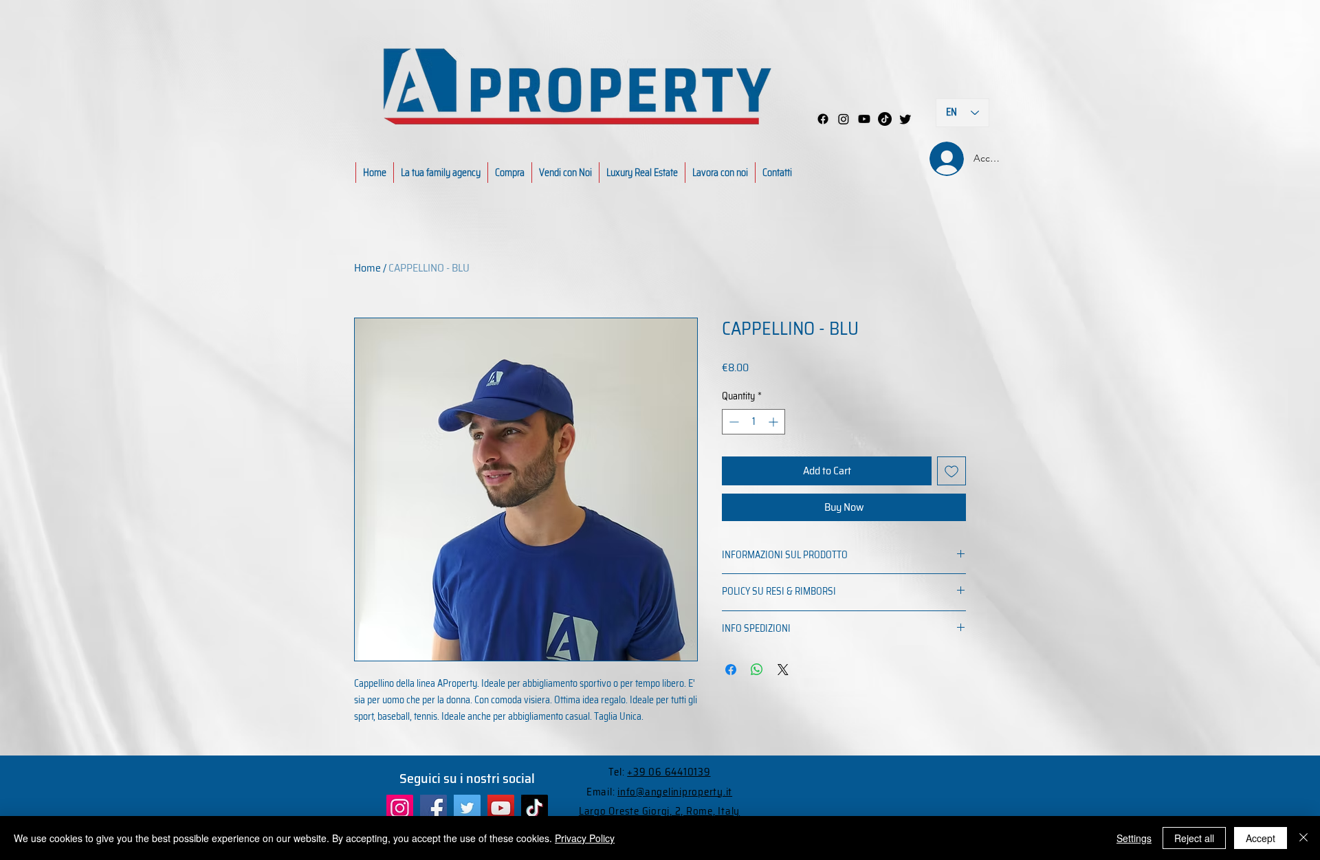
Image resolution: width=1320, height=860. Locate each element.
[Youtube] (864, 119)
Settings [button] (1134, 838)
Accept (1260, 838)
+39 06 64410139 (668, 772)
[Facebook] (823, 119)
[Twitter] (467, 808)
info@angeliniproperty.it (674, 792)
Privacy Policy (585, 838)
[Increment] (774, 422)
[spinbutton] (753, 422)
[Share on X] (783, 669)
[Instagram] (843, 119)
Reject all (1194, 838)
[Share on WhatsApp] (757, 669)
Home (367, 267)
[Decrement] (732, 422)
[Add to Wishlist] (951, 470)
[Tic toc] (885, 119)
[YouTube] (500, 808)
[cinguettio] (905, 119)
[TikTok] (534, 808)
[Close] (1303, 838)
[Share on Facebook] (731, 669)
